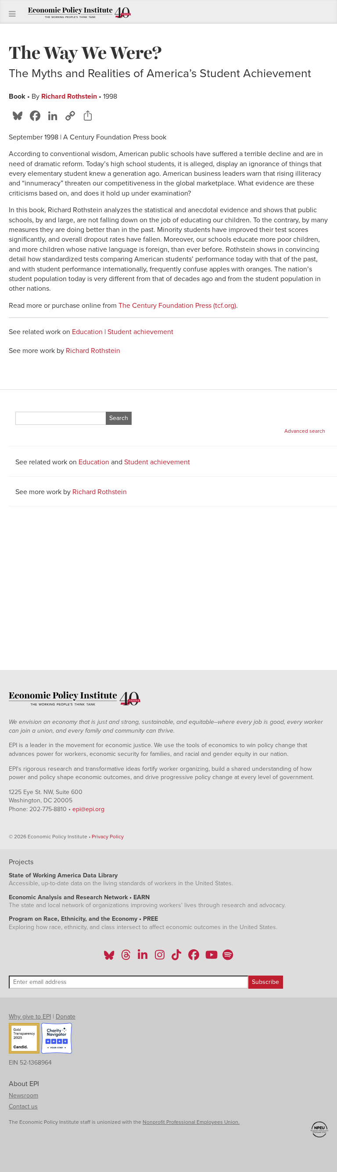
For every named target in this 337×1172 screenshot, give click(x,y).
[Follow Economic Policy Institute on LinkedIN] (142, 957)
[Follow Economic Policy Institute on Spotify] (227, 957)
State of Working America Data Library (63, 875)
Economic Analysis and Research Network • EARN (79, 897)
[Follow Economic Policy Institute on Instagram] (159, 957)
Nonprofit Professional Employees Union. (191, 1122)
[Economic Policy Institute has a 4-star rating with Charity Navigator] (56, 1039)
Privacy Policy (108, 837)
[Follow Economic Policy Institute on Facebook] (193, 957)
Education (87, 332)
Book (17, 96)
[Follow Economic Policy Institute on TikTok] (176, 957)
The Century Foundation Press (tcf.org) (177, 305)
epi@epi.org (88, 809)
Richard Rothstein (69, 96)
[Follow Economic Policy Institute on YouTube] (210, 957)
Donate (65, 1016)
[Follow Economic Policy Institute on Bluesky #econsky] (109, 957)
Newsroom (23, 1095)
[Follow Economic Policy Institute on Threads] (126, 957)
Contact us (23, 1106)
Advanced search (304, 431)
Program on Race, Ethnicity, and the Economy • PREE (83, 919)
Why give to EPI (30, 1016)
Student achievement (140, 332)
